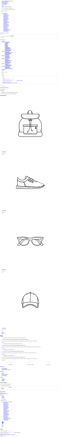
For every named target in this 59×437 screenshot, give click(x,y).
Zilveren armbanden (8, 53)
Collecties (3, 66)
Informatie (1, 371)
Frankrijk (6, 17)
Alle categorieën (7, 41)
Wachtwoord (6, 80)
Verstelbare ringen (7, 62)
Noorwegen (6, 25)
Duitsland (6, 404)
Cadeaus (3, 63)
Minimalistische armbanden (9, 52)
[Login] (2, 75)
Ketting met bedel (7, 57)
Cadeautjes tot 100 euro (8, 65)
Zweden (6, 30)
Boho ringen (7, 61)
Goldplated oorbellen (8, 48)
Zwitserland (6, 31)
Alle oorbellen (7, 42)
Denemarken (6, 15)
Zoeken (2, 36)
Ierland (6, 20)
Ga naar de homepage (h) (5, 1)
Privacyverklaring (4, 375)
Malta (5, 23)
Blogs (2, 333)
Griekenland (6, 407)
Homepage (3, 332)
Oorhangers (6, 45)
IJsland (6, 19)
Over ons (3, 372)
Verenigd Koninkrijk (7, 29)
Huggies (6, 44)
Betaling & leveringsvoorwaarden (6, 369)
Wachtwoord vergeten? (17, 432)
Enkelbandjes (7, 54)
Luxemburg (6, 22)
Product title (4, 151)
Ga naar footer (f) (4, 4)
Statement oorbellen (8, 50)
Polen (5, 415)
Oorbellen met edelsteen (8, 49)
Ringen (3, 58)
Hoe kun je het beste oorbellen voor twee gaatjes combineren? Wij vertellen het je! (19, 339)
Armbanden (3, 51)
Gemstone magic (7, 67)
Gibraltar (6, 18)
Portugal (6, 27)
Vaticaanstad (6, 417)
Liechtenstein (6, 410)
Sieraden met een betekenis (8, 68)
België (6, 14)
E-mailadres (2, 430)
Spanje (6, 28)
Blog (2, 373)
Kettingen (3, 55)
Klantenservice (2, 366)
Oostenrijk (6, 26)
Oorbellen (3, 41)
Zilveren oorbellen (7, 47)
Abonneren (2, 388)
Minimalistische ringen (8, 60)
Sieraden (1, 377)
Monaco (6, 412)
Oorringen (6, 43)
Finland (6, 16)
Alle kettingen (7, 56)
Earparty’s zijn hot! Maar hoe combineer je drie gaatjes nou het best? (18, 345)
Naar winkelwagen (2, 89)
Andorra (6, 402)
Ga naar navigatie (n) (4, 2)
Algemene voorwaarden (5, 374)
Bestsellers (3, 69)
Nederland (6, 24)
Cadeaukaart (7, 64)
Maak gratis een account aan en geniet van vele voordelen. (10, 82)
